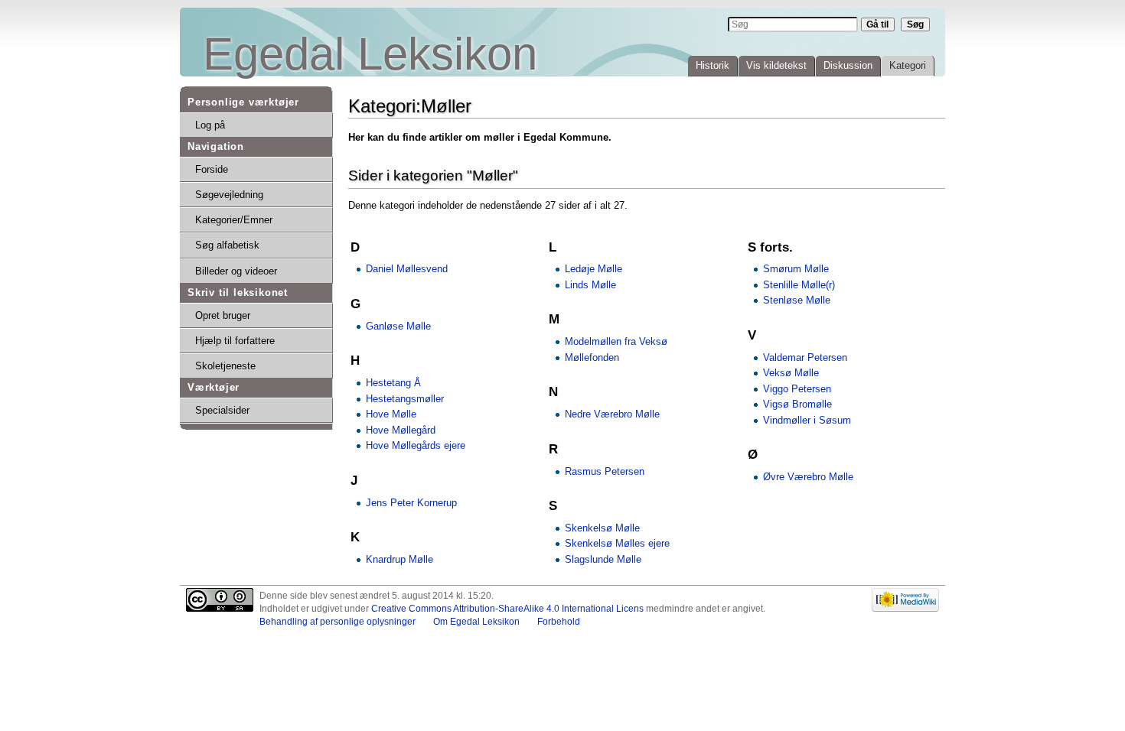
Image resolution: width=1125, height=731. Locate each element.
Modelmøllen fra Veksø (616, 341)
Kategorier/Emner (233, 220)
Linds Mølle (590, 285)
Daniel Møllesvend (407, 269)
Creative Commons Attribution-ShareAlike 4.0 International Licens (507, 608)
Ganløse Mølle (398, 326)
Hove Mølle (391, 414)
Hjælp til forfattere (235, 340)
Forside (211, 169)
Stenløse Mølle (796, 300)
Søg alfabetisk (227, 245)
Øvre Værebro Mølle (808, 476)
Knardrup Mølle (399, 559)
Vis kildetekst (776, 65)
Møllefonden (592, 357)
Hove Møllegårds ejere (415, 445)
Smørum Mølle (796, 269)
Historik (712, 65)
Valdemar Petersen (805, 357)
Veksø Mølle (791, 372)
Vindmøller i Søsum (807, 420)
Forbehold (558, 621)
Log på (210, 125)
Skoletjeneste (225, 366)
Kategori (907, 65)
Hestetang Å (393, 382)
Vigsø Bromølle (797, 404)
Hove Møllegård (400, 430)
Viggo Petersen (797, 389)
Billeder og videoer (236, 271)
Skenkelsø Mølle (602, 528)
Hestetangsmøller (405, 398)
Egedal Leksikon (370, 54)
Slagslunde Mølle (603, 559)
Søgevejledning (229, 194)
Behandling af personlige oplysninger (337, 621)
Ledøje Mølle (593, 269)
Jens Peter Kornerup (411, 502)
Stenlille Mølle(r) (799, 285)
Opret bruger (222, 315)
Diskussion (847, 65)
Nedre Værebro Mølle (612, 414)
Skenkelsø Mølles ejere (617, 543)
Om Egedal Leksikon (476, 621)
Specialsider (222, 410)
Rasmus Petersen (604, 471)
